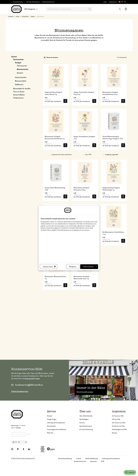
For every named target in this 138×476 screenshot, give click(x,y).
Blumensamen (22, 69)
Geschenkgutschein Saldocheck (56, 429)
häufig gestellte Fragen (32, 378)
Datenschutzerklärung (65, 458)
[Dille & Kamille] (16, 9)
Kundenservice (113, 2)
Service (51, 411)
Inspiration (119, 411)
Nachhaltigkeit (84, 419)
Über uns (85, 411)
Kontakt (49, 416)
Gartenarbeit (25, 16)
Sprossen (20, 73)
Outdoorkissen (18, 98)
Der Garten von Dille (118, 422)
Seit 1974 (88, 154)
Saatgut (33, 16)
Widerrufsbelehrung (91, 458)
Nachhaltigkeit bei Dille (119, 429)
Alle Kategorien (29, 9)
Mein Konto (120, 9)
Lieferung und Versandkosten (56, 422)
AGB (102, 461)
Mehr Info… (51, 433)
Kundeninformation (80, 461)
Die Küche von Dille (118, 426)
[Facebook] (23, 449)
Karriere (82, 422)
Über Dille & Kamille (86, 416)
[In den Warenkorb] (65, 101)
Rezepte (114, 433)
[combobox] (69, 9)
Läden (105, 2)
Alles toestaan (88, 267)
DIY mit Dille (116, 419)
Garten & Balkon (19, 95)
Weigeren (72, 267)
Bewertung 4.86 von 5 (48, 2)
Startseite (10, 16)
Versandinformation (18, 2)
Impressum (93, 461)
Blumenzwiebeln (20, 81)
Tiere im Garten (18, 92)
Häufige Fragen (51, 419)
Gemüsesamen (22, 66)
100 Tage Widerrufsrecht (33, 2)
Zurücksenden (51, 426)
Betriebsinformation (86, 426)
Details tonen (48, 267)
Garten (17, 16)
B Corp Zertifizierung (86, 429)
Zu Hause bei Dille (118, 416)
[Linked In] (29, 449)
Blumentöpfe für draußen (22, 88)
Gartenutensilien (20, 77)
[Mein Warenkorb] (126, 9)
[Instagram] (12, 449)
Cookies (78, 458)
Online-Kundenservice (19, 391)
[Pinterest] (18, 449)
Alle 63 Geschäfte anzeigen (85, 392)
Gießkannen (19, 84)
